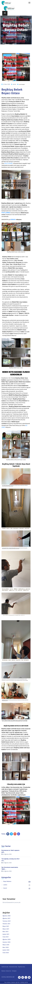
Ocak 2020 (6, 952)
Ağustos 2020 (6, 939)
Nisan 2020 (6, 945)
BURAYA (13, 219)
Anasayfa (10, 34)
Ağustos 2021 (6, 918)
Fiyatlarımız (21, 967)
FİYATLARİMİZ (5, 213)
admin (15, 84)
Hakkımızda (4, 967)
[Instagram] (26, 977)
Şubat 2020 (6, 950)
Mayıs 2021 (6, 926)
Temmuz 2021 (7, 921)
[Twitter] (22, 977)
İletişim (14, 971)
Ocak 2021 (6, 937)
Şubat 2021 (6, 934)
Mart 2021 (5, 931)
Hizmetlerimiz (13, 967)
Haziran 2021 (6, 923)
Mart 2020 (6, 947)
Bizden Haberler (6, 971)
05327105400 (8, 163)
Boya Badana (19, 34)
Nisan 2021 (6, 929)
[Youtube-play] (29, 977)
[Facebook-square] (19, 977)
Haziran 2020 (6, 942)
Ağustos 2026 (6, 916)
